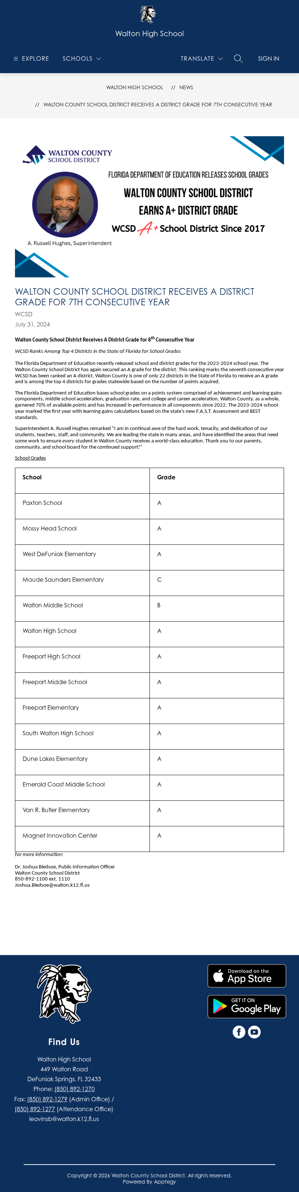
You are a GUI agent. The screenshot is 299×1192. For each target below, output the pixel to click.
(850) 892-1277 (35, 1109)
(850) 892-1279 (47, 1099)
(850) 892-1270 (74, 1089)
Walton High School (134, 87)
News (186, 87)
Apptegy (165, 1181)
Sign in (268, 58)
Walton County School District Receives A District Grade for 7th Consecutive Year (157, 104)
